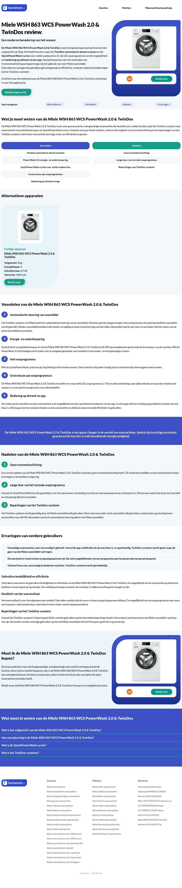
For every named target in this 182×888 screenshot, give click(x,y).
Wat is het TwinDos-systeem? (20, 752)
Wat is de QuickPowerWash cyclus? (23, 745)
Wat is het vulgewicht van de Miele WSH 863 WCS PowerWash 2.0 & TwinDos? (51, 730)
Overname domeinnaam (150, 786)
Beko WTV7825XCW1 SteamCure (154, 800)
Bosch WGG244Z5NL (148, 815)
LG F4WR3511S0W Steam (151, 810)
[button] (45, 145)
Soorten (103, 7)
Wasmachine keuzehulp (158, 7)
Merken (126, 7)
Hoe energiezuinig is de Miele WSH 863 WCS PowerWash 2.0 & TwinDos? (47, 737)
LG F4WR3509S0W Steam (151, 805)
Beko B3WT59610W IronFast (152, 819)
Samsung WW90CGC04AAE (152, 791)
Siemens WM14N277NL (150, 824)
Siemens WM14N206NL (150, 796)
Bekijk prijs (14, 282)
